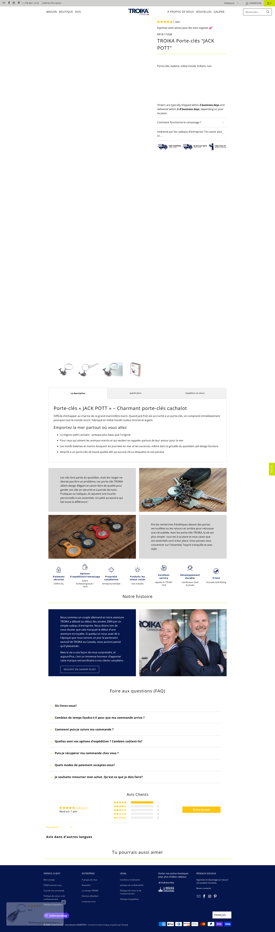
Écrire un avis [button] (201, 809)
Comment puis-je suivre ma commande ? (84, 729)
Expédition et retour (195, 393)
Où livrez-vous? (66, 706)
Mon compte (49, 879)
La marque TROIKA (90, 890)
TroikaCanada (57, 924)
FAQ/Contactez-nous (53, 885)
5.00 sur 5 (82, 808)
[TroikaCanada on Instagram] (13, 3)
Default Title (166, 80)
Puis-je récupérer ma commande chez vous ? (87, 753)
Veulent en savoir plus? (80, 669)
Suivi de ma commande (54, 890)
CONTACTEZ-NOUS (51, 3)
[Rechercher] (268, 11)
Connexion (255, 3)
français (229, 3)
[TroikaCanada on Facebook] (8, 3)
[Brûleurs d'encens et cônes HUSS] (166, 891)
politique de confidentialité (131, 885)
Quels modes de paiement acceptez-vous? (85, 765)
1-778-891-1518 (30, 3)
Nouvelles (86, 885)
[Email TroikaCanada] (3, 3)
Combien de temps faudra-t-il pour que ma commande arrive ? (100, 717)
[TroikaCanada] (138, 12)
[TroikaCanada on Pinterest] (18, 3)
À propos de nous (89, 879)
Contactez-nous (89, 901)
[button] (165, 22)
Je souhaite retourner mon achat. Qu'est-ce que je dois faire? (99, 777)
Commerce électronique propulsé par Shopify (108, 924)
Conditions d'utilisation (130, 879)
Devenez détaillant (90, 896)
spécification (135, 393)
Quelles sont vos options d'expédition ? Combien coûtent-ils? (98, 741)
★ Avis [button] (272, 469)
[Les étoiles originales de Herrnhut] (166, 883)
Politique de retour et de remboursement (130, 892)
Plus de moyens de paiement (209, 103)
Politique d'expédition (53, 904)
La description (78, 393)
